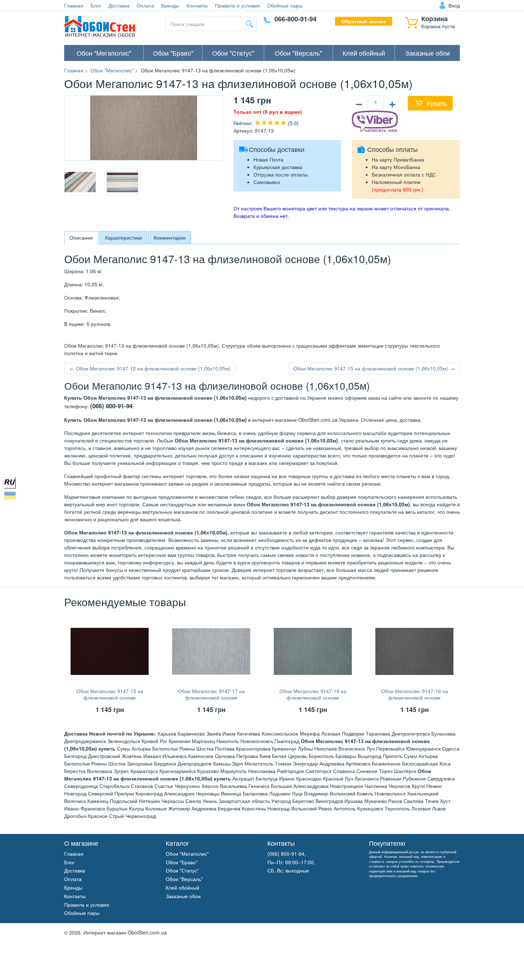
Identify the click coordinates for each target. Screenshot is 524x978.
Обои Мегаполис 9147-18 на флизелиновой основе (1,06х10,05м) (312, 697)
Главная (73, 5)
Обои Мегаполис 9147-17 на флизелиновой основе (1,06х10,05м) (211, 697)
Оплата (145, 5)
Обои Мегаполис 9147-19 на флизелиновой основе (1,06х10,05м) (414, 697)
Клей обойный (364, 52)
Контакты (197, 5)
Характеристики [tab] (123, 237)
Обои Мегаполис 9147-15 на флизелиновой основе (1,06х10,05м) (109, 697)
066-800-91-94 (295, 19)
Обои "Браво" (173, 52)
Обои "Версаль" (298, 52)
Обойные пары (284, 5)
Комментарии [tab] (170, 237)
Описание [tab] (81, 237)
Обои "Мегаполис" (104, 52)
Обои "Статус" (233, 52)
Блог (96, 5)
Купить (437, 103)
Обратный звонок (363, 21)
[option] (80, 182)
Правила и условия (237, 5)
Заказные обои (427, 52)
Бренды (170, 5)
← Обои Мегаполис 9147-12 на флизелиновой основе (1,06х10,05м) (150, 368)
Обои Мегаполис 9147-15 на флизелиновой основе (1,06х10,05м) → (373, 368)
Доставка (118, 5)
